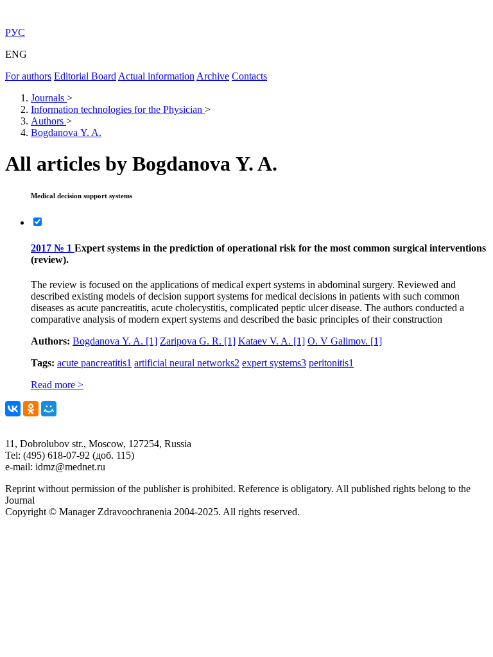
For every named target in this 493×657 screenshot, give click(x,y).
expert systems (274, 362)
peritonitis (331, 362)
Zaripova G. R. (198, 341)
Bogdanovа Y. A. (115, 341)
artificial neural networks (186, 362)
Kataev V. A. (271, 341)
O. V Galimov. (344, 341)
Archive (212, 76)
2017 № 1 (52, 248)
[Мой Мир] (48, 408)
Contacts (249, 76)
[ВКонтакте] (13, 408)
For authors (28, 76)
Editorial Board (85, 76)
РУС (15, 32)
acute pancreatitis (94, 362)
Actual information (156, 76)
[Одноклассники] (31, 408)
